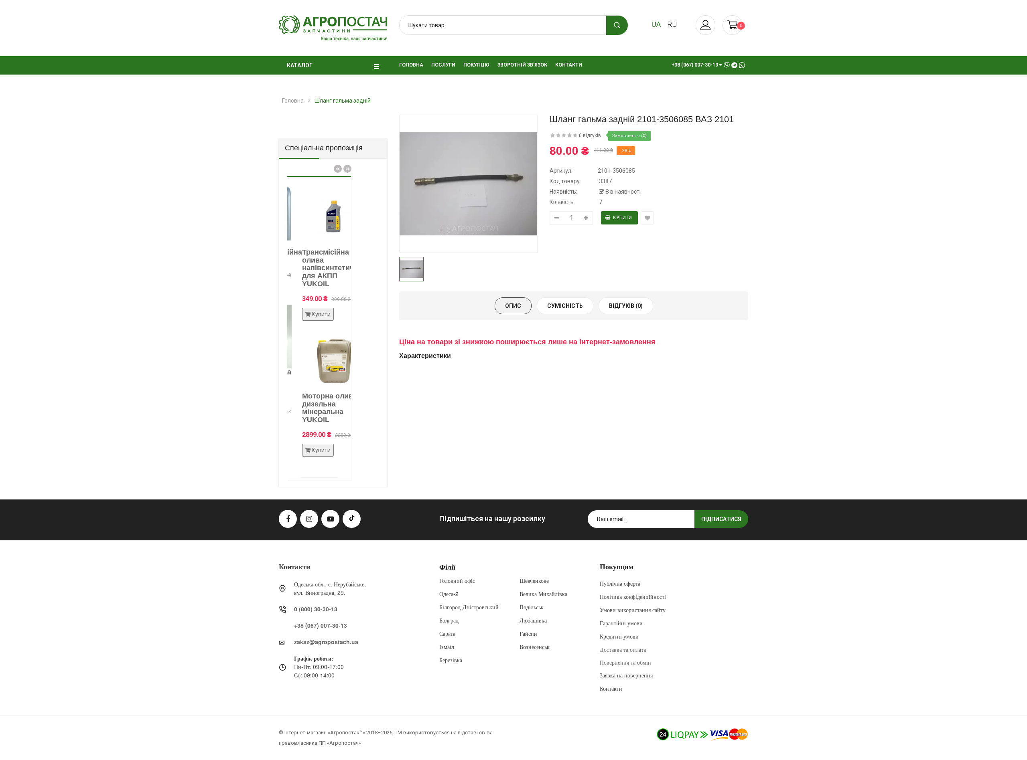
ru (672, 24)
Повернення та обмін (625, 662)
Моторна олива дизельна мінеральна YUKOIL (316, 408)
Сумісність (565, 306)
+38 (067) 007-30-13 (320, 625)
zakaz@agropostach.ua (326, 642)
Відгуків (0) (626, 306)
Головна (293, 100)
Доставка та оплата (623, 649)
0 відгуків (590, 135)
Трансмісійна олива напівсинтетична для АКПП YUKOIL (319, 268)
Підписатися (721, 519)
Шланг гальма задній (343, 100)
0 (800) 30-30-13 (315, 609)
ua (656, 24)
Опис (513, 306)
